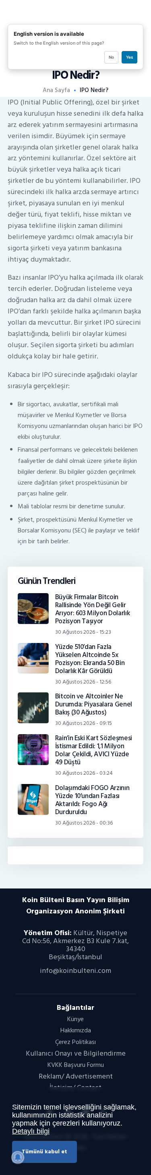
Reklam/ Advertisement (76, 1076)
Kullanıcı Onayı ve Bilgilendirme (76, 1053)
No (111, 57)
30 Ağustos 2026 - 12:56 (83, 681)
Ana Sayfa (56, 90)
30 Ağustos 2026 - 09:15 (83, 723)
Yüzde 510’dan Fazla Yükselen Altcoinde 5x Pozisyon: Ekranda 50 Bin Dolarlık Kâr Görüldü (90, 659)
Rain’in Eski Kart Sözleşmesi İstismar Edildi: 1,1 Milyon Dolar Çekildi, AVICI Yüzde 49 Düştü (93, 750)
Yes (129, 57)
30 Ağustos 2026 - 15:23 (83, 632)
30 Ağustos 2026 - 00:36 (84, 822)
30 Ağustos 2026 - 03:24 (84, 773)
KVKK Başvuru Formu (76, 1065)
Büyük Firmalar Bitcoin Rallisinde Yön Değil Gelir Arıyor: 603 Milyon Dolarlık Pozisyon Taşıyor (92, 609)
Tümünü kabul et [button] (44, 1151)
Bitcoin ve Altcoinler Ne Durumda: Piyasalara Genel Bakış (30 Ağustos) (93, 704)
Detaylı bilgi (31, 1131)
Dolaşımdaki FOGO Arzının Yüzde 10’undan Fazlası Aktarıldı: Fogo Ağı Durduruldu (92, 800)
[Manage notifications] (17, 1157)
